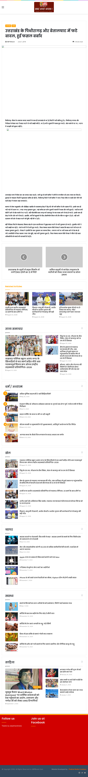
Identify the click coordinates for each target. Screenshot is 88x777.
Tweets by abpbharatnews (12, 726)
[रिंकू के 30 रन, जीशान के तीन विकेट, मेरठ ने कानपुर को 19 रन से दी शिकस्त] (52, 339)
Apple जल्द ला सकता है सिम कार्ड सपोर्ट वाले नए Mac (39, 557)
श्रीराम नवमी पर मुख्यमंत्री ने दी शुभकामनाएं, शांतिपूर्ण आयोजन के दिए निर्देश (48, 424)
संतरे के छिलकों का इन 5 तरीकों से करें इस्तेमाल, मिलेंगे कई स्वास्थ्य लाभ (46, 603)
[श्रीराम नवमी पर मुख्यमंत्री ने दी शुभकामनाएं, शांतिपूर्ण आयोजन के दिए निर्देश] (11, 427)
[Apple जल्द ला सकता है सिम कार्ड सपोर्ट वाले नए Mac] (11, 560)
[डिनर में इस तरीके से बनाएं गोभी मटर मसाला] (11, 637)
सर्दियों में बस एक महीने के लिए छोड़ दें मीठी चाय (37, 613)
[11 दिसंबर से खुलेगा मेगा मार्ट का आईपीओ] (11, 570)
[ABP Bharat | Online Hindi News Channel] (44, 7)
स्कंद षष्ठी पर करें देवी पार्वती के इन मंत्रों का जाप (71, 681)
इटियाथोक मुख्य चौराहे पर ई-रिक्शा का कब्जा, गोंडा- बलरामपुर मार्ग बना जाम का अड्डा (70, 310)
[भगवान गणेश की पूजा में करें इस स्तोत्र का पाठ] (52, 673)
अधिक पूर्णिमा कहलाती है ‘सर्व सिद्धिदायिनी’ (35, 394)
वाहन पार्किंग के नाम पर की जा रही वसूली (35, 414)
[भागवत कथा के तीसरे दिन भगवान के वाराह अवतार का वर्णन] (11, 438)
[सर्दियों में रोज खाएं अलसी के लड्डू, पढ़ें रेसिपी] (11, 627)
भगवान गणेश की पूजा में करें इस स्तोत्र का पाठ (70, 670)
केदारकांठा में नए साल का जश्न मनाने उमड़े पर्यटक (71, 691)
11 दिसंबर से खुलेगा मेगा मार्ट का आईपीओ (35, 567)
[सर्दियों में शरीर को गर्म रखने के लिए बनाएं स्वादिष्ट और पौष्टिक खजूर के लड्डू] (11, 647)
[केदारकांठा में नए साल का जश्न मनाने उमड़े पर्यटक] (52, 693)
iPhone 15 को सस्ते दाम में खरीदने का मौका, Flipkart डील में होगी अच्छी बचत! (48, 577)
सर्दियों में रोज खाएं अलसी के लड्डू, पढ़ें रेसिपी (35, 623)
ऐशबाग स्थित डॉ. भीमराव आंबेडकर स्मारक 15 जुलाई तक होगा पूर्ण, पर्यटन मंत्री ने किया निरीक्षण (51, 405)
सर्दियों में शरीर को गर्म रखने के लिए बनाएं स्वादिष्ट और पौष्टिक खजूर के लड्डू (47, 644)
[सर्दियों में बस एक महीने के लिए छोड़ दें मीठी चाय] (11, 616)
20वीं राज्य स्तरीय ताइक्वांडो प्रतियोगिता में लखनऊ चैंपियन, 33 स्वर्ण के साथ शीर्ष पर (16, 309)
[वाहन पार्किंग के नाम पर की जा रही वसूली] (11, 417)
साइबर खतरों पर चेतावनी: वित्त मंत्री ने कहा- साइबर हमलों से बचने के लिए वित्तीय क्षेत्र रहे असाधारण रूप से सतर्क (50, 538)
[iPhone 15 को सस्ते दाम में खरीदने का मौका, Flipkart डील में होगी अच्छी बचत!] (11, 581)
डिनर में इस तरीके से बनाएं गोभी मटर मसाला (36, 634)
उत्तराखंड (8, 26)
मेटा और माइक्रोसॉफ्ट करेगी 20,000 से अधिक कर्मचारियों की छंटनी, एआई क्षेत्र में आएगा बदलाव (49, 548)
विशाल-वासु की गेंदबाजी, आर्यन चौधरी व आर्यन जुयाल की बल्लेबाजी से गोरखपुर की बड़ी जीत (44, 310)
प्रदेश (13, 26)
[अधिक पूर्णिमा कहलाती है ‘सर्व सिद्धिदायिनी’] (11, 397)
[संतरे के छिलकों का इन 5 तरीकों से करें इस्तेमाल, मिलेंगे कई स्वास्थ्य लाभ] (11, 606)
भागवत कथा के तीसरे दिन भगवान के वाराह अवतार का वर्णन (42, 435)
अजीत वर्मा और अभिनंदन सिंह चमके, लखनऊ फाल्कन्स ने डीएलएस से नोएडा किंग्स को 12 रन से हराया (51, 502)
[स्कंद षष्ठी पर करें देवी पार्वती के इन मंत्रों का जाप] (52, 683)
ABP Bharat (11, 42)
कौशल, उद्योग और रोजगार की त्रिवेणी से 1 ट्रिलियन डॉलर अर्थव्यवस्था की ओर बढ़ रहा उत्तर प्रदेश (71, 367)
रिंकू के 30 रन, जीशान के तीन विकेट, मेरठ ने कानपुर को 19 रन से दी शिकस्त (71, 338)
